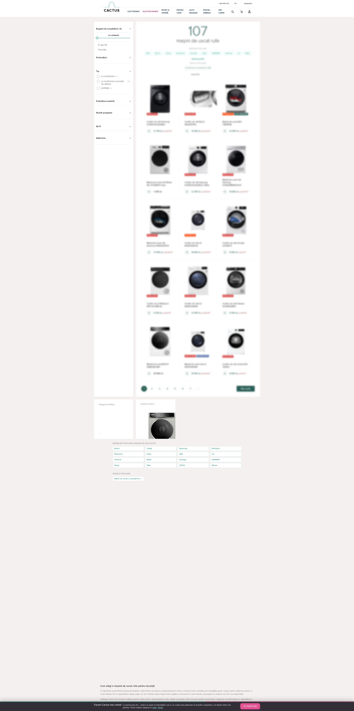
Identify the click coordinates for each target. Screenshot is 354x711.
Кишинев (248, 4)
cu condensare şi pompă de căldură (198, 68)
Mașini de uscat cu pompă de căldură (129, 478)
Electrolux (180, 53)
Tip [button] (97, 71)
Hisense (228, 53)
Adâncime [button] (101, 138)
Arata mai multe (198, 59)
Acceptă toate (250, 706)
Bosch (157, 53)
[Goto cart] (241, 12)
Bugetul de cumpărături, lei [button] (109, 29)
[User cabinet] (249, 12)
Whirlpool (216, 448)
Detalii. (160, 708)
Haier (204, 53)
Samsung (183, 448)
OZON (182, 465)
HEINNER (216, 53)
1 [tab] (100, 433)
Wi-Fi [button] (98, 126)
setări (154, 708)
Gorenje (193, 53)
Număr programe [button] (104, 113)
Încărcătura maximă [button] (105, 101)
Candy (168, 53)
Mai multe (246, 388)
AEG (148, 53)
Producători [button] (101, 57)
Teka (149, 465)
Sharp (116, 465)
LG (239, 53)
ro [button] (236, 3)
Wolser (215, 465)
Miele (247, 53)
